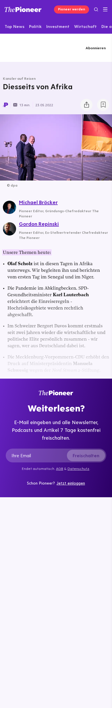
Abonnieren (96, 47)
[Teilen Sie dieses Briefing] (86, 105)
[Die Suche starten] (96, 9)
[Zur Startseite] (23, 9)
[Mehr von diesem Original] (28, 47)
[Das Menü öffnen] (105, 9)
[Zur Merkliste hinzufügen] (103, 105)
